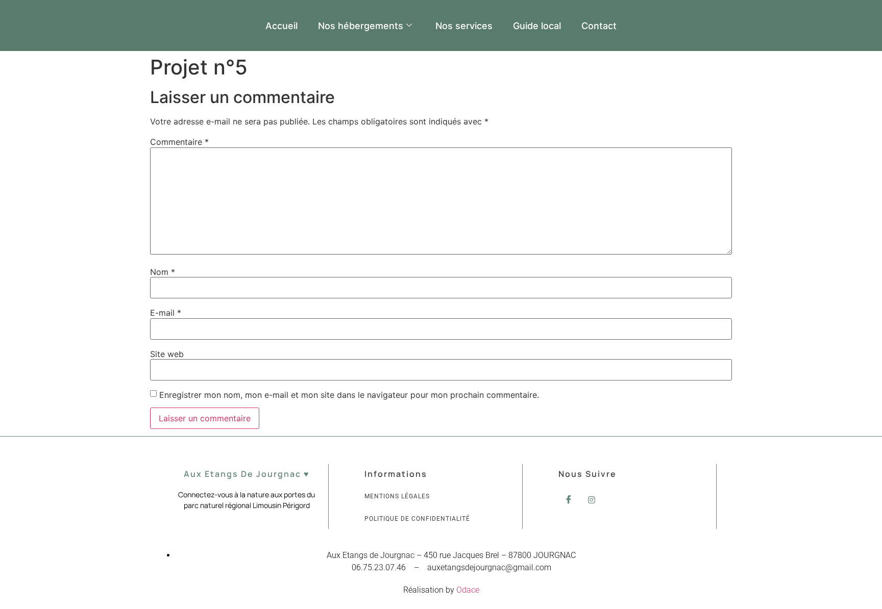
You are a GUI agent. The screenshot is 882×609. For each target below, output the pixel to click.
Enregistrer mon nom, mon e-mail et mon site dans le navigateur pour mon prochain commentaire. (349, 395)
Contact (599, 25)
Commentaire (179, 142)
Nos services (464, 25)
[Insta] (591, 499)
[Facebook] (568, 499)
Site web (167, 354)
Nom (162, 272)
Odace (467, 590)
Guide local (537, 25)
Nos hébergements (360, 25)
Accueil (281, 25)
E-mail (165, 313)
